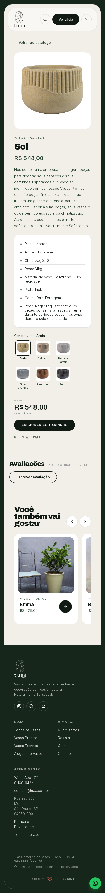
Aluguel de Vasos (28, 753)
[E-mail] (43, 706)
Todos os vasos (27, 730)
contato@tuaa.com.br (31, 790)
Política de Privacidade (24, 824)
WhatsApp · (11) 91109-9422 (26, 780)
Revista (64, 738)
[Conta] (86, 19)
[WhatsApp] (31, 706)
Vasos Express (26, 746)
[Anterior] (72, 521)
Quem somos (68, 730)
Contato (64, 753)
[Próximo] (85, 521)
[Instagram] (19, 706)
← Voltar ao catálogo (32, 43)
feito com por (52, 879)
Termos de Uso (26, 834)
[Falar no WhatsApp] (95, 883)
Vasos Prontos (26, 738)
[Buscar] (45, 19)
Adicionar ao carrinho (44, 425)
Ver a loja (66, 19)
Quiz (61, 746)
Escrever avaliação (33, 477)
